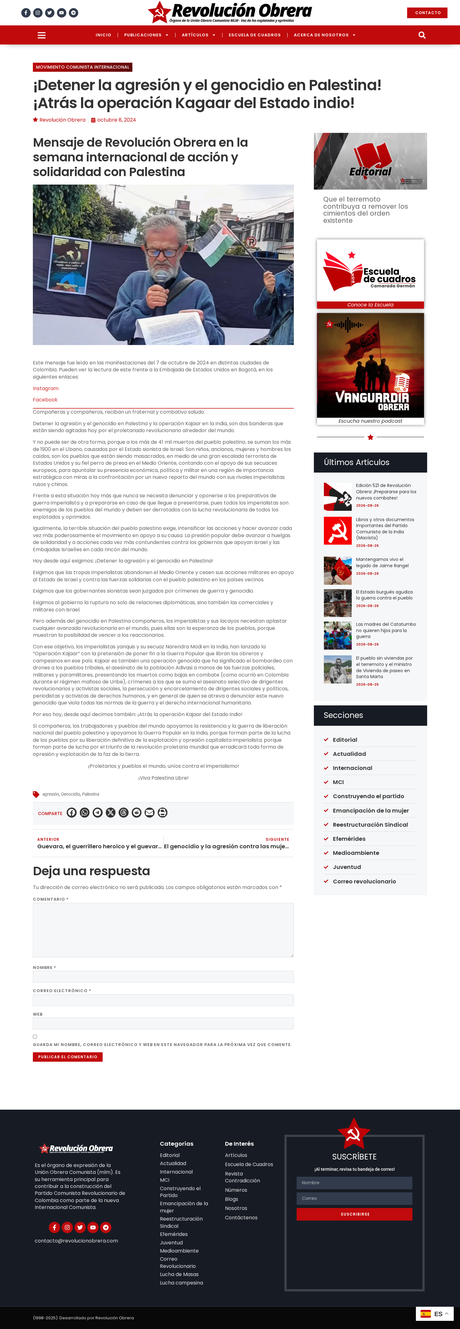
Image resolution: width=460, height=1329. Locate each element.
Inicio (103, 35)
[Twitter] (49, 13)
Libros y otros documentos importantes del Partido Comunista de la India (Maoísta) (385, 528)
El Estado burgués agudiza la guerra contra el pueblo (384, 595)
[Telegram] (73, 13)
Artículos (195, 35)
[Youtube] (61, 13)
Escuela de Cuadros (255, 35)
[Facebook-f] (26, 13)
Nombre (44, 968)
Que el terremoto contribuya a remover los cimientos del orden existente (365, 210)
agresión (51, 794)
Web (38, 1014)
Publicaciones (143, 35)
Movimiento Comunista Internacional (82, 67)
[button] (422, 35)
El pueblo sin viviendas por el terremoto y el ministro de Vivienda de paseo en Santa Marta (384, 667)
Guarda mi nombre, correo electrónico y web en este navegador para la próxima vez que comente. (162, 1045)
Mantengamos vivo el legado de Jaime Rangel (382, 562)
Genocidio (70, 794)
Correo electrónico (62, 991)
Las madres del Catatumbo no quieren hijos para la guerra (386, 630)
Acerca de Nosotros (321, 35)
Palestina (90, 794)
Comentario (51, 899)
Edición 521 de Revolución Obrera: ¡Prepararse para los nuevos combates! (386, 491)
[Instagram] (38, 13)
